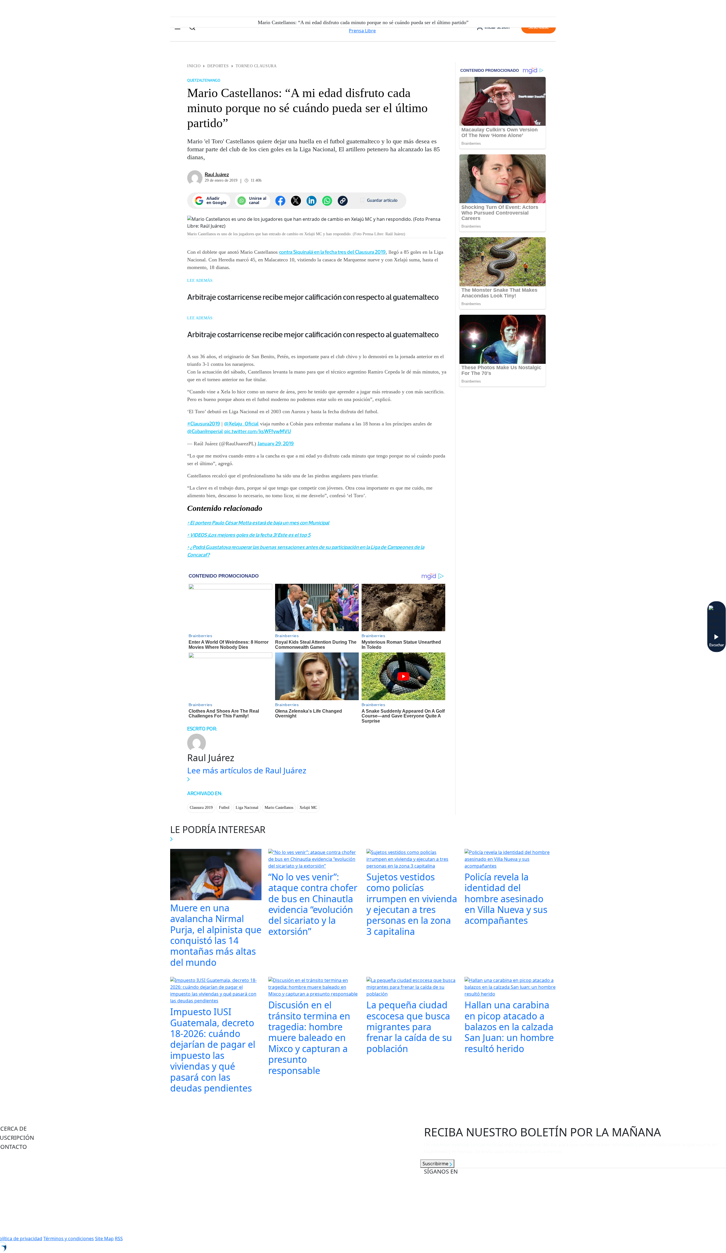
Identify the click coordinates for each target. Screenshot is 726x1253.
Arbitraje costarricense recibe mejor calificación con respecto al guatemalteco (313, 297)
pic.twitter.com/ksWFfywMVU (257, 431)
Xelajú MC (308, 807)
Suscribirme (436, 1163)
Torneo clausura (256, 66)
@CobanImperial (205, 431)
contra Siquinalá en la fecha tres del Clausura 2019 (332, 252)
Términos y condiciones (68, 1238)
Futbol (224, 807)
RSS (119, 1238)
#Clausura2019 (203, 424)
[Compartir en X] (295, 201)
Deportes (218, 66)
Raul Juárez (217, 174)
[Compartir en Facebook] (280, 201)
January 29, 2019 (276, 443)
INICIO (194, 66)
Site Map (104, 1238)
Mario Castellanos (279, 807)
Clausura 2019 (201, 807)
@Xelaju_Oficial (241, 424)
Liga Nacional (247, 807)
